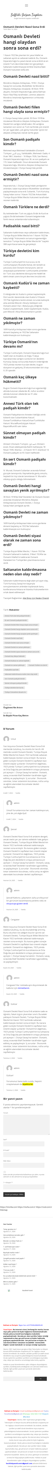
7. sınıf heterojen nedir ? (11, 1247)
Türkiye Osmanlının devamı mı (15, 692)
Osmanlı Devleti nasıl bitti (13, 638)
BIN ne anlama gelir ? (10, 1282)
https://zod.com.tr (44, 1207)
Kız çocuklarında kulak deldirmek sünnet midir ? (19, 1276)
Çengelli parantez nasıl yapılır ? (14, 1258)
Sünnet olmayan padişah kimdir (16, 683)
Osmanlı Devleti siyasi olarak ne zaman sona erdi (22, 652)
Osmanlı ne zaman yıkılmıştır (15, 665)
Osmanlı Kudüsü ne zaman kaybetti (17, 661)
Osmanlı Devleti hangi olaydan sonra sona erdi (21, 629)
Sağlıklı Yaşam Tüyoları (26, 15)
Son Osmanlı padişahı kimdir (15, 679)
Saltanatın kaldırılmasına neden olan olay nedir (21, 674)
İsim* (5, 1140)
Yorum (5, 1113)
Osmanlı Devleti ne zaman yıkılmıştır (17, 647)
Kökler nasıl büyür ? (10, 1264)
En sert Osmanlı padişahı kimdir (16, 620)
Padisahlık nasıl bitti (11, 670)
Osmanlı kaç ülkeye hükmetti (15, 656)
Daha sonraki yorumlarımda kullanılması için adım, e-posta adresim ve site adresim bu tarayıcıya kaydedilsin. (23, 1176)
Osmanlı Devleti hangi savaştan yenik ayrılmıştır (21, 634)
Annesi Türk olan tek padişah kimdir (17, 616)
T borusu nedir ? (9, 1270)
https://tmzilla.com (8, 1207)
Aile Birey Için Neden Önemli (36, 598)
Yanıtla (17, 793)
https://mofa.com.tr (26, 1207)
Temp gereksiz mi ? (10, 1229)
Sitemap (4, 1210)
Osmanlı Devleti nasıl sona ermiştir (17, 643)
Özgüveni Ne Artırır (13, 707)
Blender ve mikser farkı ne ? (12, 1241)
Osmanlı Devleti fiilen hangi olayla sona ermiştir (21, 625)
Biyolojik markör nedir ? (11, 1253)
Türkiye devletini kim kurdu (14, 688)
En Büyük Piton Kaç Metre (15, 715)
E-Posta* (6, 1150)
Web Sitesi (6, 1161)
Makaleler (14, 609)
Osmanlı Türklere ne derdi (38, 665)
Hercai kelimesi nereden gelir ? (14, 1235)
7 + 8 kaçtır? (8, 1183)
